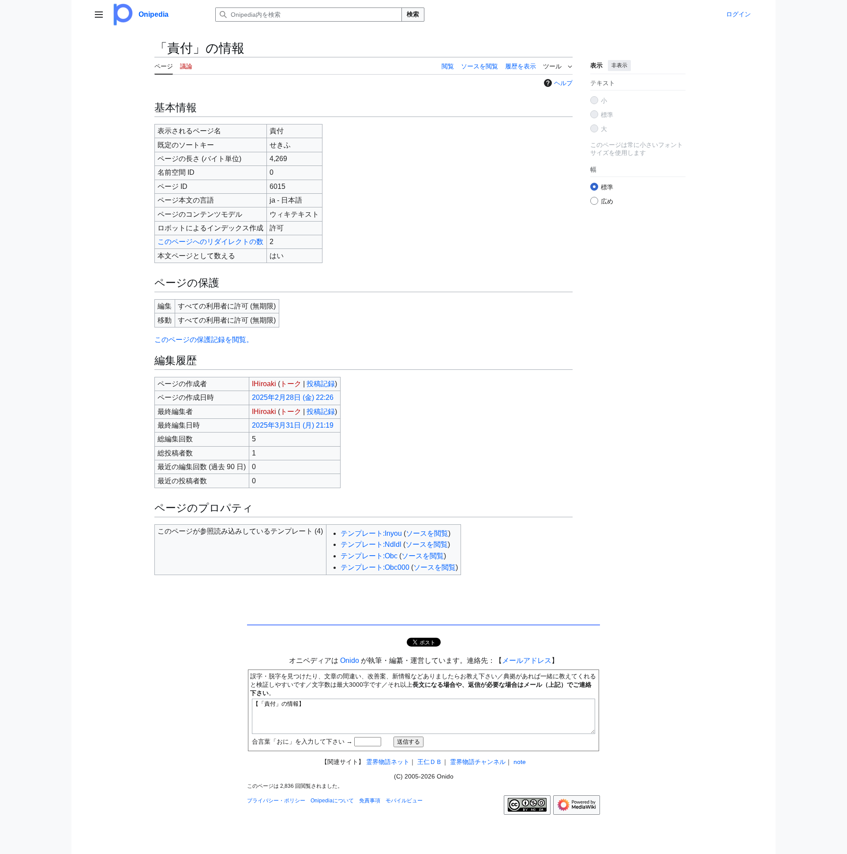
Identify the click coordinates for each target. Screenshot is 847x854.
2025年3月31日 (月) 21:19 (293, 425)
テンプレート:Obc (369, 556)
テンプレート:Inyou (371, 533)
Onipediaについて (332, 801)
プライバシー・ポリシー (276, 801)
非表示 (619, 65)
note (519, 761)
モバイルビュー (404, 801)
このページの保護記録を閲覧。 (203, 339)
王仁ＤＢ (429, 761)
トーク (290, 383)
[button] (99, 15)
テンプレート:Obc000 (375, 567)
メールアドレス (526, 660)
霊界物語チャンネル (478, 761)
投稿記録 (321, 383)
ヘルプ (563, 83)
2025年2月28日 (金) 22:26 (293, 397)
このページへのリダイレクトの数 (210, 241)
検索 (413, 14)
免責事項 (369, 801)
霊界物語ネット (387, 761)
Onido (349, 660)
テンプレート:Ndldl (371, 544)
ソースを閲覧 (427, 533)
